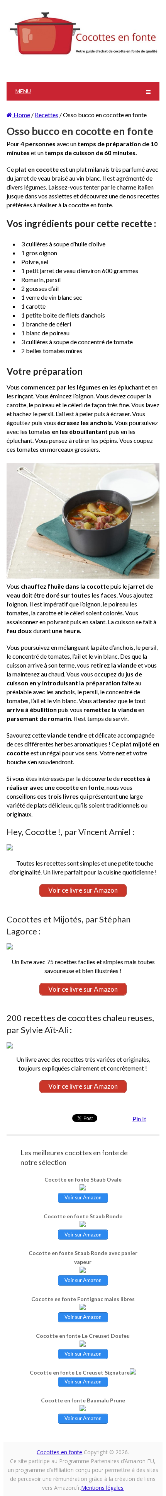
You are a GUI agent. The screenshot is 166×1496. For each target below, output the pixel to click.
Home (21, 114)
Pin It (139, 1118)
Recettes (46, 114)
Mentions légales (102, 1487)
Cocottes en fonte (59, 1452)
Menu (23, 91)
